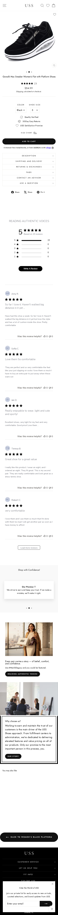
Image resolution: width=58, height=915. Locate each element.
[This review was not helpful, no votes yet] (50, 336)
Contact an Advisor (29, 178)
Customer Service (28, 862)
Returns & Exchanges (29, 167)
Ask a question (29, 183)
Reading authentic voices (22, 674)
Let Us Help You (28, 868)
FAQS (29, 172)
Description (29, 156)
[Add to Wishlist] (54, 14)
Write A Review (31, 268)
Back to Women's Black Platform (31, 837)
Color (20, 105)
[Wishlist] (48, 5)
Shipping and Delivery (29, 161)
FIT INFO (28, 874)
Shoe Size (35, 105)
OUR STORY (13, 756)
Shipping (19, 91)
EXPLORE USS (28, 881)
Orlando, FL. (29, 912)
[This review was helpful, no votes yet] (45, 336)
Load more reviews (29, 548)
